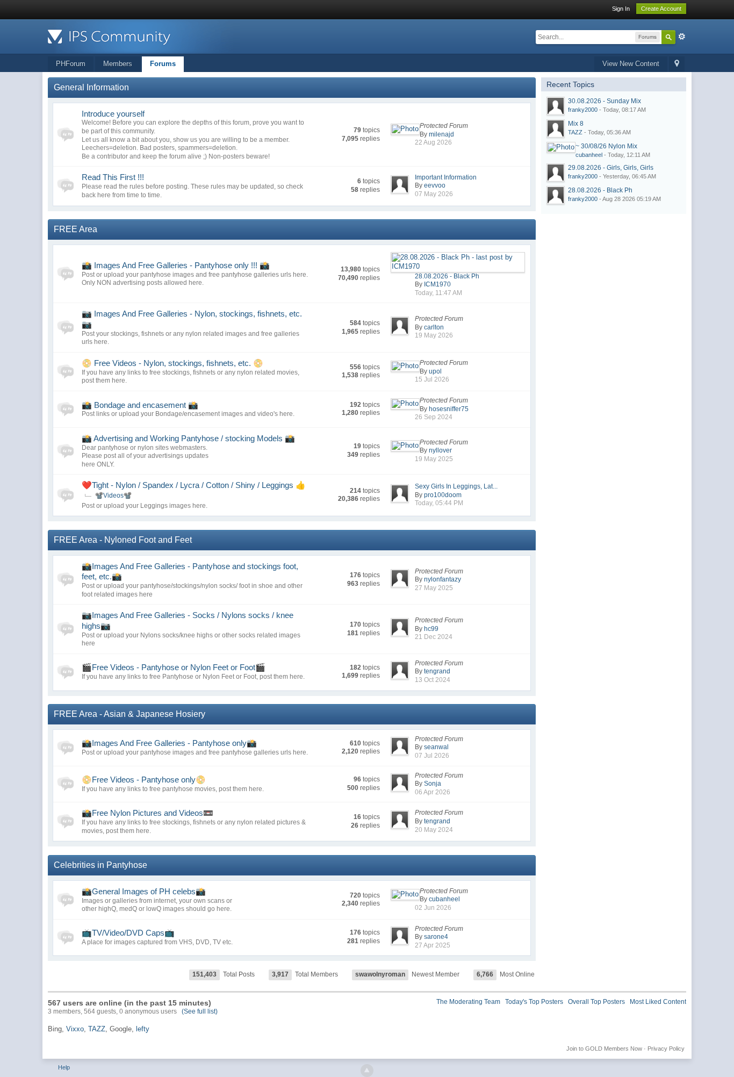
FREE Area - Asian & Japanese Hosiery (129, 714)
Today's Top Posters (534, 1002)
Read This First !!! (113, 177)
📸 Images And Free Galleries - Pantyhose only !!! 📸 (176, 265)
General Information (91, 87)
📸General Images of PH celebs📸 (144, 891)
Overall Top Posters (596, 1002)
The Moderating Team (468, 1002)
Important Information (446, 177)
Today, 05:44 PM (439, 503)
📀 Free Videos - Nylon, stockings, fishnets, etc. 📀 (172, 363)
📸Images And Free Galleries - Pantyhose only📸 (169, 743)
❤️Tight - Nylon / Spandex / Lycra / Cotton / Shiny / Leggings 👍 (194, 485)
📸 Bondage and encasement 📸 (140, 405)
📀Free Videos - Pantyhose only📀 (144, 779)
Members (117, 64)
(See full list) (200, 1011)
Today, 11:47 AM (438, 293)
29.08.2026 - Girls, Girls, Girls (610, 167)
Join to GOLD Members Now (604, 1048)
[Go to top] (367, 1070)
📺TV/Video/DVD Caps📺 (128, 932)
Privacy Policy (666, 1048)
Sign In (621, 8)
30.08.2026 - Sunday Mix (604, 101)
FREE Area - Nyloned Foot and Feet (123, 539)
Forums (163, 64)
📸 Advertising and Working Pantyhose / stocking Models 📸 (188, 438)
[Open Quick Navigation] (677, 64)
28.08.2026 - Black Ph (447, 276)
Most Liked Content (658, 1002)
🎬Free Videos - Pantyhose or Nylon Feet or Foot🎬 (173, 667)
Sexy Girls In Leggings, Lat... (456, 486)
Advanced (682, 36)
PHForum (70, 64)
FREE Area (75, 229)
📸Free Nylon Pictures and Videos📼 (147, 812)
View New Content (630, 64)
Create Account (661, 8)
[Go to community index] (144, 36)
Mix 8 (576, 123)
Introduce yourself (113, 113)
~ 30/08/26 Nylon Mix (606, 146)
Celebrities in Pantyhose (100, 865)
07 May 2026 (434, 194)
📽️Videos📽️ (113, 495)
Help (64, 1067)
